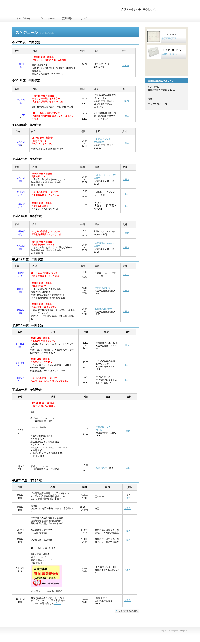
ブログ (57, 603)
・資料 (127, 498)
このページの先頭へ (127, 611)
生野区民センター (103, 288)
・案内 (125, 65)
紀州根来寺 (101, 468)
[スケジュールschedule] (166, 36)
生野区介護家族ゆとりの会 (53, 8)
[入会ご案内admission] (166, 52)
